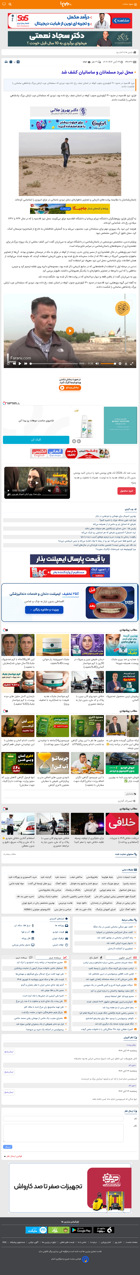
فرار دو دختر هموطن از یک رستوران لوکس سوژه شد (40, 1024)
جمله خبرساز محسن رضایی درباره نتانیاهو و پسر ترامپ (108, 962)
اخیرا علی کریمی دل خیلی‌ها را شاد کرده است (43, 996)
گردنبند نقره (46, 877)
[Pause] (74, 441)
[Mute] (79, 441)
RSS (4, 1242)
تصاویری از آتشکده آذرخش (120, 948)
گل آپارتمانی (90, 890)
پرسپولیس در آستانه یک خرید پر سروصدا (45, 1029)
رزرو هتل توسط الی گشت (39, 884)
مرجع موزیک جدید (110, 884)
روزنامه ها (59, 925)
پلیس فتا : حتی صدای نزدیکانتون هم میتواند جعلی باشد (110, 528)
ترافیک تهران (58, 938)
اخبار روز (118, 1242)
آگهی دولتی (33, 1242)
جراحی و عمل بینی (62, 909)
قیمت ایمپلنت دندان (126, 877)
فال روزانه (26, 938)
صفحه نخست (131, 1242)
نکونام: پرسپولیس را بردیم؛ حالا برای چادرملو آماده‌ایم (110, 1018)
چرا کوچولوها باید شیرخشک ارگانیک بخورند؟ (116, 549)
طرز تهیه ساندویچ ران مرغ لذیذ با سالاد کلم (44, 1007)
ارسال (8, 1147)
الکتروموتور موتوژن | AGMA (37, 909)
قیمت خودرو (58, 932)
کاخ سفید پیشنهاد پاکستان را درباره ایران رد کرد (112, 991)
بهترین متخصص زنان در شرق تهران (38, 903)
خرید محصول (126, 491)
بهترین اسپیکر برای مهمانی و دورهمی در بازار (115, 516)
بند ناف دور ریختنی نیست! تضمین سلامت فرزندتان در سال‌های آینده (105, 545)
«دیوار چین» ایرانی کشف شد (120, 943)
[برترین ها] (65, 4)
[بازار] (58, 1231)
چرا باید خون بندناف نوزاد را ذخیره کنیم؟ (118, 520)
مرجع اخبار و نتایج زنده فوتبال (84, 884)
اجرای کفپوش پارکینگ (105, 909)
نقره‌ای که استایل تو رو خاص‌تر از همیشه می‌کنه (114, 524)
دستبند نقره (60, 877)
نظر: (135, 1126)
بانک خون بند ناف (83, 909)
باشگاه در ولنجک (72, 890)
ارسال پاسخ (9, 1051)
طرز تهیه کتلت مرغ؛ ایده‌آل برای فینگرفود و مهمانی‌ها (40, 974)
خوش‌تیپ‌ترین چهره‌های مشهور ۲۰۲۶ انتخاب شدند (110, 1002)
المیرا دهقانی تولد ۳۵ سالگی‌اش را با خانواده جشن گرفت (107, 1029)
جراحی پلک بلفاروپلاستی (50, 890)
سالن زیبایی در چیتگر (126, 903)
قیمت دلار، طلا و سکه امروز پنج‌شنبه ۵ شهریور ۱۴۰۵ (40, 979)
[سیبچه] (104, 1231)
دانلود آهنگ (60, 884)
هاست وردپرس (66, 903)
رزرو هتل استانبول (127, 890)
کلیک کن (36, 439)
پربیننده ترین (55, 957)
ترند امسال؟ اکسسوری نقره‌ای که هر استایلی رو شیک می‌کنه (108, 532)
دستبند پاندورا (129, 884)
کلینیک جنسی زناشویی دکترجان (76, 896)
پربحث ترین (21, 957)
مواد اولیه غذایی (16, 884)
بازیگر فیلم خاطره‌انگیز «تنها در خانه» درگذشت (42, 1012)
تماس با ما (82, 1242)
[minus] (11, 61)
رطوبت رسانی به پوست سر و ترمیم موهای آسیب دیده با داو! (108, 537)
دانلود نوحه (82, 903)
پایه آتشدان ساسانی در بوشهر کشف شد (115, 938)
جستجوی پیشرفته (17, 1242)
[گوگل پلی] (81, 1231)
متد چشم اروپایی (107, 890)
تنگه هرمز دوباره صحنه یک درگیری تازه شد (114, 1024)
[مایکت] (36, 1231)
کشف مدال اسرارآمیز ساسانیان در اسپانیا (114, 932)
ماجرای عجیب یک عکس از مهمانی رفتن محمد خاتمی (38, 1018)
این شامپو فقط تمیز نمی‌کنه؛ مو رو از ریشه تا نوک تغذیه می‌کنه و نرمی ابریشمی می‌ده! (97, 541)
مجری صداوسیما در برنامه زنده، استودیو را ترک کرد (40, 962)
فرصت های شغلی (67, 1242)
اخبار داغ (94, 957)
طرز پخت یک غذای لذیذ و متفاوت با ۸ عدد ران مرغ (39, 1001)
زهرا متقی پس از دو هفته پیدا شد (118, 1007)
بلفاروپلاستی (92, 877)
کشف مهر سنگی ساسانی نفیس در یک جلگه (113, 927)
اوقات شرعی (58, 945)
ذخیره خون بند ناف (25, 896)
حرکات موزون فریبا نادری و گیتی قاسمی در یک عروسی (108, 985)
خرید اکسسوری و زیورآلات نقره (23, 877)
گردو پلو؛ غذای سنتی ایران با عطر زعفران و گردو (42, 985)
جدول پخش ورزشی (21, 945)
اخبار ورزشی (106, 1242)
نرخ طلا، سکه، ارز (22, 925)
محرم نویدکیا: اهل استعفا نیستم (119, 996)
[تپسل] (4, 403)
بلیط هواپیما (107, 877)
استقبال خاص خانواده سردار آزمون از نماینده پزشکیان (38, 968)
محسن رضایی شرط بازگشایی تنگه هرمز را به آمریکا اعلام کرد (106, 1013)
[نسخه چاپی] (6, 61)
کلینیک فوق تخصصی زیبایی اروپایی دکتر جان (115, 896)
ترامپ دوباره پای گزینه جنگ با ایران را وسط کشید (111, 968)
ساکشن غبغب (76, 877)
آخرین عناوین (125, 957)
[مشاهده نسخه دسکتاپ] (4, 4)
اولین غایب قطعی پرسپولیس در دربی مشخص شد (111, 974)
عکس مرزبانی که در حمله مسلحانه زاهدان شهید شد (109, 979)
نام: (135, 1119)
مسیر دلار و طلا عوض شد (52, 990)
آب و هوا (26, 932)
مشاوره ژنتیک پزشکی (48, 896)
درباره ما (93, 1242)
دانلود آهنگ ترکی (128, 909)
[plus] (18, 62)
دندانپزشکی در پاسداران (101, 903)
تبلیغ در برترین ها (49, 1242)
